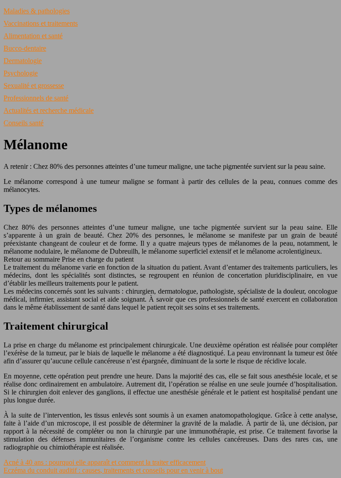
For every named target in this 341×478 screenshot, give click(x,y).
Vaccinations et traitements (41, 23)
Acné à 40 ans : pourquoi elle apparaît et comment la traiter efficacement (105, 462)
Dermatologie (23, 60)
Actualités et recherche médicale (49, 110)
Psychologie (21, 73)
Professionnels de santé (36, 98)
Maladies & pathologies (37, 11)
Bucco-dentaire (25, 48)
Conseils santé (24, 123)
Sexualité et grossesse (34, 85)
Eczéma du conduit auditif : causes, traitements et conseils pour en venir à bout (113, 470)
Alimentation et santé (33, 36)
